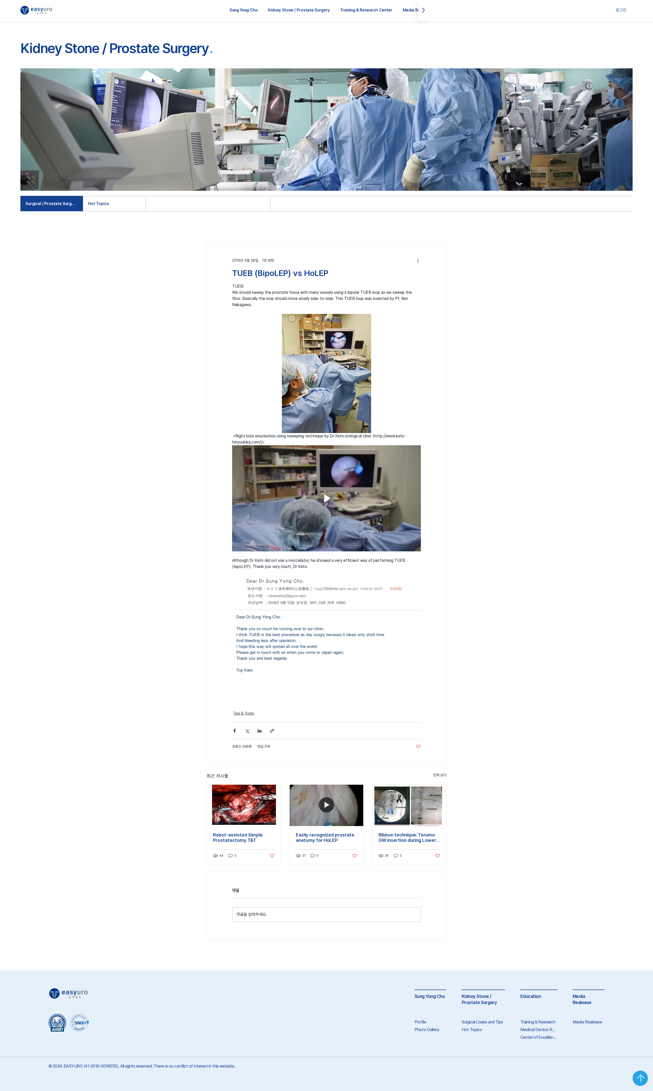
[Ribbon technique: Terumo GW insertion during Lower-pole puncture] (409, 805)
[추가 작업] (418, 260)
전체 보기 (439, 775)
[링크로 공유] (272, 730)
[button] (243, 10)
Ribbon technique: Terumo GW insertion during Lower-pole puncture (408, 837)
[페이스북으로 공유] (234, 730)
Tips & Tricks (244, 226)
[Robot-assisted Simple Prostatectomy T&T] (244, 805)
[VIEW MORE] (640, 1078)
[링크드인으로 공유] (259, 730)
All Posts (214, 226)
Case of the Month (283, 226)
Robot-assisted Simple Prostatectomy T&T (238, 837)
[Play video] (326, 498)
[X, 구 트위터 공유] (247, 730)
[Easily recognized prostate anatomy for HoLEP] (326, 805)
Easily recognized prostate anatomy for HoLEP (325, 837)
